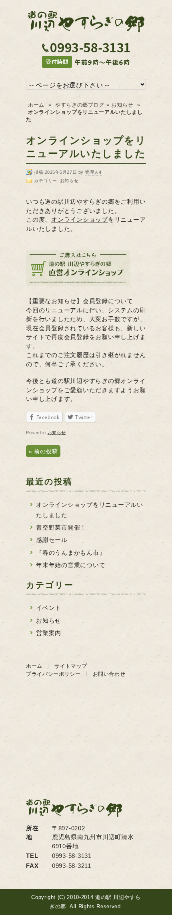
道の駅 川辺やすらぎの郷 (86, 21)
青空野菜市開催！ (61, 527)
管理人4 (93, 172)
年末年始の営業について (70, 565)
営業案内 (48, 632)
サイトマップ (70, 666)
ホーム (36, 105)
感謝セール (52, 539)
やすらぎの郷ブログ (79, 105)
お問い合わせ (109, 674)
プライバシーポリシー (53, 674)
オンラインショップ (79, 219)
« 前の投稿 (43, 451)
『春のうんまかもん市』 (70, 552)
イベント (48, 607)
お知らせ (122, 105)
